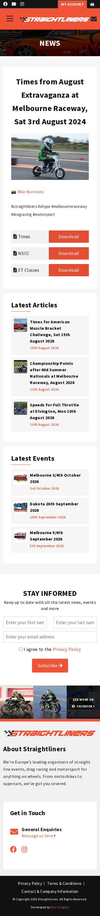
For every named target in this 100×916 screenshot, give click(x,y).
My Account (72, 4)
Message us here (38, 835)
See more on (83, 703)
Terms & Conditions (64, 883)
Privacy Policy (67, 649)
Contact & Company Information (50, 891)
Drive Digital (60, 907)
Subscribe (48, 666)
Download (68, 237)
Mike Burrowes (30, 191)
